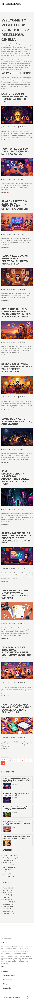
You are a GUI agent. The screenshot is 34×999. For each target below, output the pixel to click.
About (5, 971)
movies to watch (9, 867)
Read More (4, 140)
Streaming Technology (11, 858)
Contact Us (7, 988)
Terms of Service (9, 976)
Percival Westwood (9, 127)
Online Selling (8, 869)
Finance (7, 862)
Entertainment (8, 860)
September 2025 (9, 913)
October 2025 (8, 911)
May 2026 (7, 895)
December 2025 (9, 906)
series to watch (8, 865)
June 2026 (7, 892)
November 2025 (9, 908)
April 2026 (7, 897)
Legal (5, 871)
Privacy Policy (8, 980)
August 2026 (8, 888)
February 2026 (9, 902)
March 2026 (8, 899)
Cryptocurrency (8, 876)
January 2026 (8, 904)
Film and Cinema (10, 855)
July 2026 (7, 890)
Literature (7, 874)
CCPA (5, 984)
